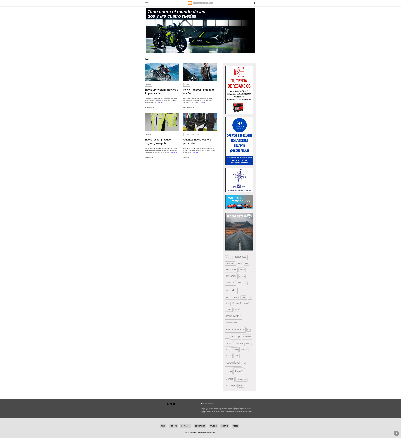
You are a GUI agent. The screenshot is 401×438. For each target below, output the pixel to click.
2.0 (231, 257)
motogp (235, 336)
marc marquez (231, 323)
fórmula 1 (236, 303)
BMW (246, 263)
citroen (242, 270)
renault (229, 355)
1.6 (226, 257)
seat (236, 355)
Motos (148, 84)
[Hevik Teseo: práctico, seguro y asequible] (162, 122)
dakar (240, 283)
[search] (254, 3)
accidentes (240, 256)
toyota (239, 371)
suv (244, 363)
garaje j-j (246, 303)
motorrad (247, 337)
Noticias (149, 134)
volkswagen (231, 385)
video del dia (241, 379)
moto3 (227, 337)
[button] (239, 90)
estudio (231, 290)
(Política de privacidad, (223, 407)
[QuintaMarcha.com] (200, 3)
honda (229, 309)
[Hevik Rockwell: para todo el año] (200, 72)
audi (240, 263)
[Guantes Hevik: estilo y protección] (200, 122)
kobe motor (233, 316)
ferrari (244, 297)
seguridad (233, 362)
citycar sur (231, 276)
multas (229, 343)
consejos (230, 282)
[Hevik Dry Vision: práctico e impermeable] (162, 72)
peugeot (235, 349)
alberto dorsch (230, 263)
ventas (229, 379)
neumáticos (240, 344)
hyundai (236, 309)
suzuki (229, 371)
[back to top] (396, 433)
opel (227, 349)
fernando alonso (232, 297)
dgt (246, 283)
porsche (243, 349)
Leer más (160, 103)
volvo (241, 385)
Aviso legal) (230, 407)
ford (227, 303)
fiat (250, 297)
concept (242, 276)
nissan (248, 344)
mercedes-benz (235, 329)
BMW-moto (231, 269)
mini (248, 330)
